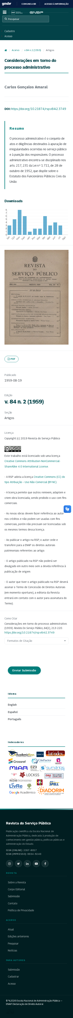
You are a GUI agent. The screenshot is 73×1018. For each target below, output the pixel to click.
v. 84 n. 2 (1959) (32, 50)
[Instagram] (9, 863)
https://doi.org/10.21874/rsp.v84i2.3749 (38, 109)
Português (14, 719)
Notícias (12, 950)
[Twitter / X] (18, 863)
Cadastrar (13, 976)
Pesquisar (13, 18)
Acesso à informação (56, 4)
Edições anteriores (18, 936)
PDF (13, 358)
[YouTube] (36, 863)
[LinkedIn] (27, 863)
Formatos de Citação (19, 640)
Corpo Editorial (16, 889)
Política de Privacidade (21, 910)
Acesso (8, 36)
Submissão (14, 896)
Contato (12, 903)
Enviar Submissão (24, 670)
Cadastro (9, 31)
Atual (11, 929)
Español (13, 712)
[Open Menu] (4, 12)
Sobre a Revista (17, 882)
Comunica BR (29, 4)
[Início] (5, 50)
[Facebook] (45, 863)
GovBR (6, 4)
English (12, 704)
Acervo (15, 50)
